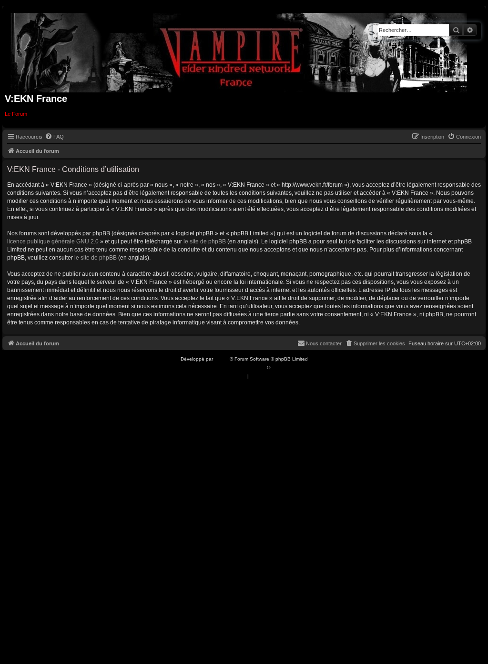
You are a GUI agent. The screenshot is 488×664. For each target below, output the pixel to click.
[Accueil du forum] (239, 50)
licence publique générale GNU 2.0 (53, 241)
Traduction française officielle (233, 367)
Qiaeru (279, 367)
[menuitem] (54, 136)
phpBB (222, 359)
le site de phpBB (204, 241)
